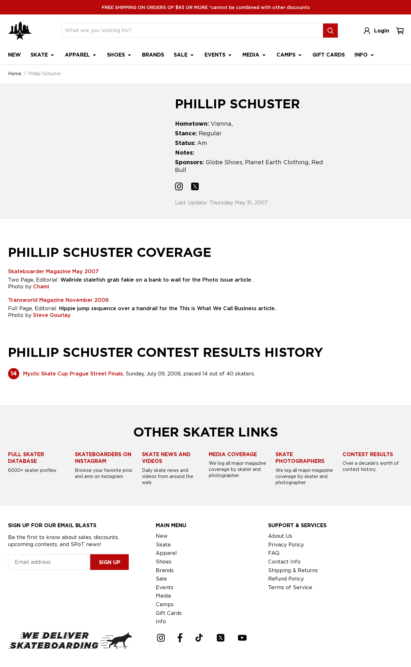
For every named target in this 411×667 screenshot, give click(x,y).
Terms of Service (290, 587)
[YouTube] (242, 638)
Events (216, 55)
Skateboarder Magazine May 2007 (53, 271)
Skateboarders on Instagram (103, 457)
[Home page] (20, 31)
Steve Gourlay (52, 315)
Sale (181, 55)
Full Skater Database (26, 457)
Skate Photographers (299, 457)
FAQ (273, 553)
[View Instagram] (179, 187)
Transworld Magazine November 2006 (58, 300)
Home (15, 73)
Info (361, 55)
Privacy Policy (286, 545)
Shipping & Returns (293, 570)
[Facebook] (180, 637)
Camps (286, 55)
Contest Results (368, 454)
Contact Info (284, 562)
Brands (153, 55)
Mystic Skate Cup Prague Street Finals (73, 374)
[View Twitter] (194, 187)
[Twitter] (220, 637)
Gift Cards (328, 55)
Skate (40, 55)
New (14, 55)
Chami (41, 287)
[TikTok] (199, 638)
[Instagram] (161, 638)
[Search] (330, 30)
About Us (280, 536)
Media (251, 55)
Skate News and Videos (166, 457)
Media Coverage (233, 454)
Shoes (117, 55)
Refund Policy (286, 579)
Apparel (78, 55)
